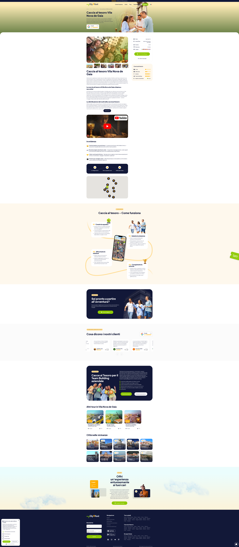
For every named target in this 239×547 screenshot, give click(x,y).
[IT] (150, 4)
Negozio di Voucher (110, 519)
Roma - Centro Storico (128, 517)
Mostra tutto (107, 110)
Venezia (144, 518)
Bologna (130, 518)
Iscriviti (94, 536)
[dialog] (10, 532)
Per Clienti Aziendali (142, 58)
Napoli (139, 517)
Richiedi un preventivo (141, 394)
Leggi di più (8, 529)
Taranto (133, 519)
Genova (125, 518)
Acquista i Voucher (120, 503)
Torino (142, 517)
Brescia (144, 519)
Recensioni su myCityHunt (112, 523)
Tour (130, 4)
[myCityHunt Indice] (94, 4)
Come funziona (119, 4)
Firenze (134, 518)
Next (121, 354)
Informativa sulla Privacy (111, 526)
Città (126, 4)
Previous (117, 354)
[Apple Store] (111, 531)
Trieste (129, 519)
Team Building (137, 4)
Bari (137, 518)
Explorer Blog (109, 521)
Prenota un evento (126, 394)
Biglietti (108, 517)
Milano (135, 517)
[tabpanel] (95, 168)
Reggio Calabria (139, 519)
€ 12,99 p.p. (143, 54)
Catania (140, 518)
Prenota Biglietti (106, 312)
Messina (148, 518)
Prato (125, 520)
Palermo (146, 517)
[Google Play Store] (111, 534)
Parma (148, 519)
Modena (129, 520)
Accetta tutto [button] (6, 541)
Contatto (109, 524)
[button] (10, 544)
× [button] (18, 520)
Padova (125, 519)
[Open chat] (236, 544)
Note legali (141, 546)
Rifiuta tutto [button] (14, 541)
